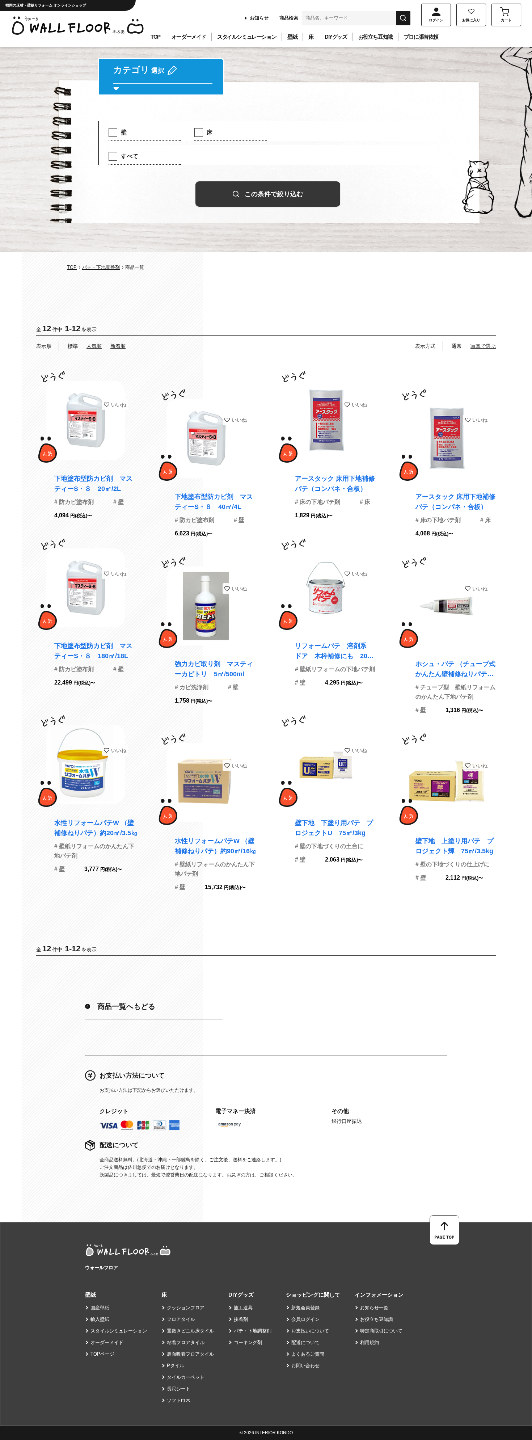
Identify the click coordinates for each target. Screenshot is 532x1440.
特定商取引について (381, 1331)
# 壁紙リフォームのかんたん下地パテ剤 (94, 851)
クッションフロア (185, 1307)
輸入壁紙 (99, 1319)
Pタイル (175, 1365)
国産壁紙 (99, 1307)
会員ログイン (305, 1319)
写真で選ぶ (483, 346)
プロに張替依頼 (421, 37)
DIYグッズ (336, 37)
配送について (305, 1342)
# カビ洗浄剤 (191, 687)
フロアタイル (181, 1319)
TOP (155, 37)
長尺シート (178, 1388)
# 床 (365, 502)
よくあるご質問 (307, 1354)
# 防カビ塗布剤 (74, 502)
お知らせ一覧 (374, 1307)
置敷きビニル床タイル (190, 1331)
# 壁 (118, 502)
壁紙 (292, 37)
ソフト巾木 (178, 1400)
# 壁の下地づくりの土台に (329, 846)
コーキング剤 (248, 1342)
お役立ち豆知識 (375, 37)
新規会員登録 (305, 1307)
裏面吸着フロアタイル (190, 1354)
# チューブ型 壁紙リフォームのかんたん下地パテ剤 (455, 692)
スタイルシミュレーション (246, 37)
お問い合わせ (305, 1365)
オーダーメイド (189, 37)
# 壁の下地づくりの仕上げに (452, 864)
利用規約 (369, 1342)
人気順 (94, 346)
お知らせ (259, 18)
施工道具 (243, 1307)
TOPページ (102, 1354)
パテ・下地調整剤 (101, 267)
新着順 (118, 346)
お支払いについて (310, 1331)
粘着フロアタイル (185, 1342)
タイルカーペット (185, 1377)
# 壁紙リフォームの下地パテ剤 (335, 669)
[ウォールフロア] (128, 1250)
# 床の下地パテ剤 (317, 502)
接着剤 (241, 1319)
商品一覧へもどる (126, 1006)
